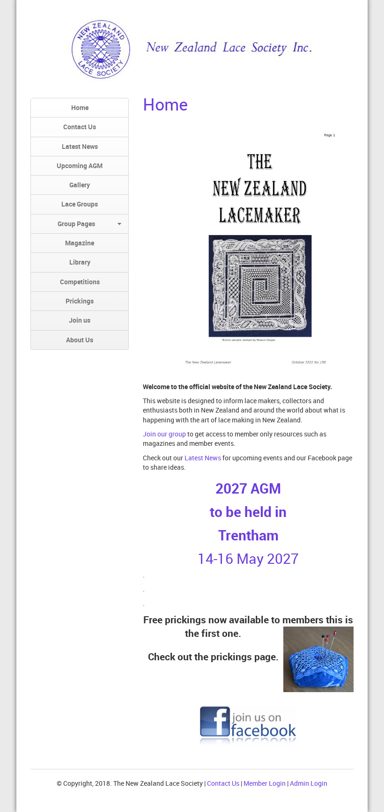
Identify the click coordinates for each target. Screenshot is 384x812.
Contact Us (79, 126)
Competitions (80, 281)
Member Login (265, 783)
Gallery (79, 184)
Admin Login (308, 783)
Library (79, 262)
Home (80, 107)
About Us (79, 339)
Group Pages (76, 223)
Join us (79, 320)
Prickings (80, 300)
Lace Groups (79, 203)
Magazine (79, 242)
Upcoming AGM (80, 165)
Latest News (80, 146)
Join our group (165, 433)
